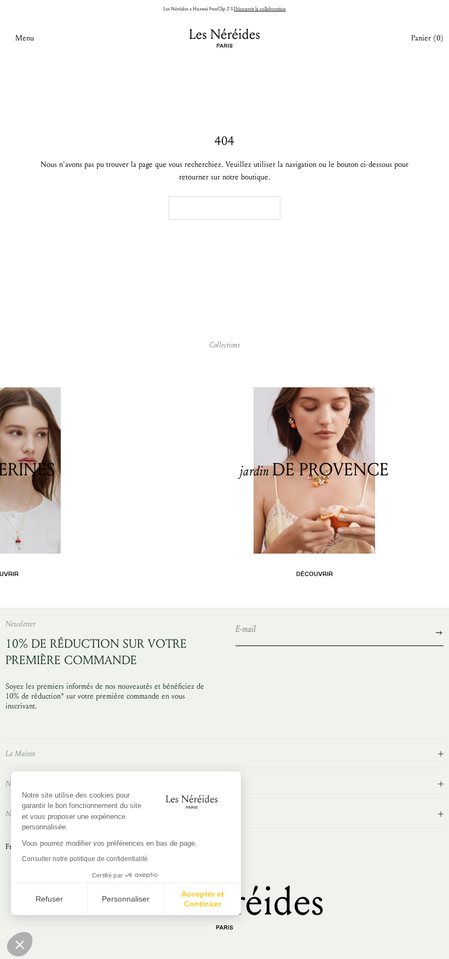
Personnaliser (125, 898)
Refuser (49, 898)
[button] (20, 944)
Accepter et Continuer (202, 899)
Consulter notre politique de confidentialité (85, 859)
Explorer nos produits (224, 207)
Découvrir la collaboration (260, 8)
